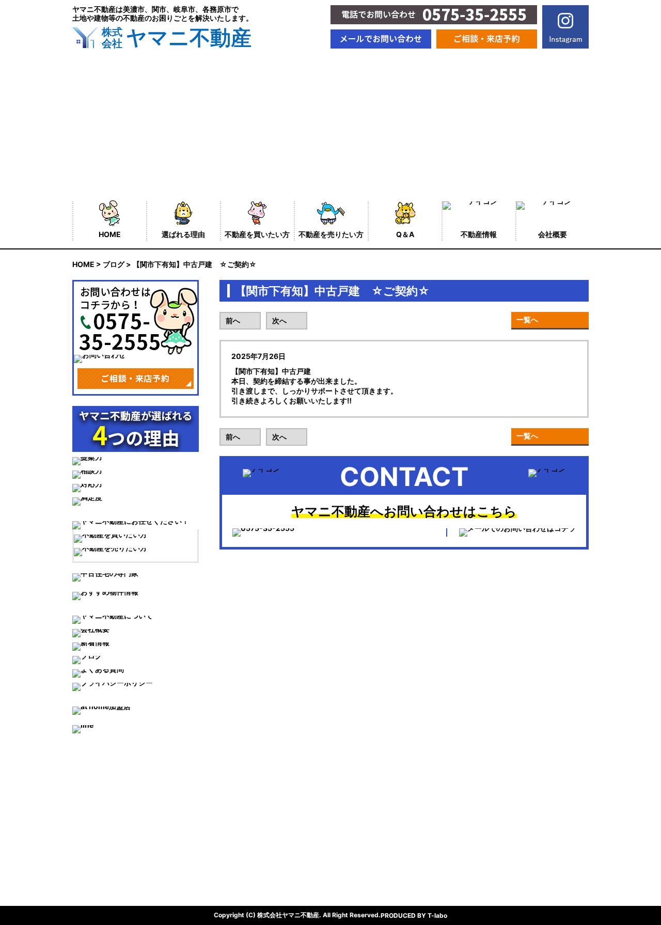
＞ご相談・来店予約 (104, 871)
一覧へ (527, 319)
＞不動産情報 (225, 798)
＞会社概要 (221, 816)
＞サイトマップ (228, 834)
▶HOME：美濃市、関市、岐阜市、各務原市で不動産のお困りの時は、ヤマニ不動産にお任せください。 (242, 784)
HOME (83, 264)
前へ (233, 320)
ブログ (113, 264)
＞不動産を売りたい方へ (112, 834)
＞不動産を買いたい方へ (112, 816)
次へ (279, 320)
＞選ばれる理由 (97, 798)
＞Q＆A (85, 853)
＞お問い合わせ (228, 853)
